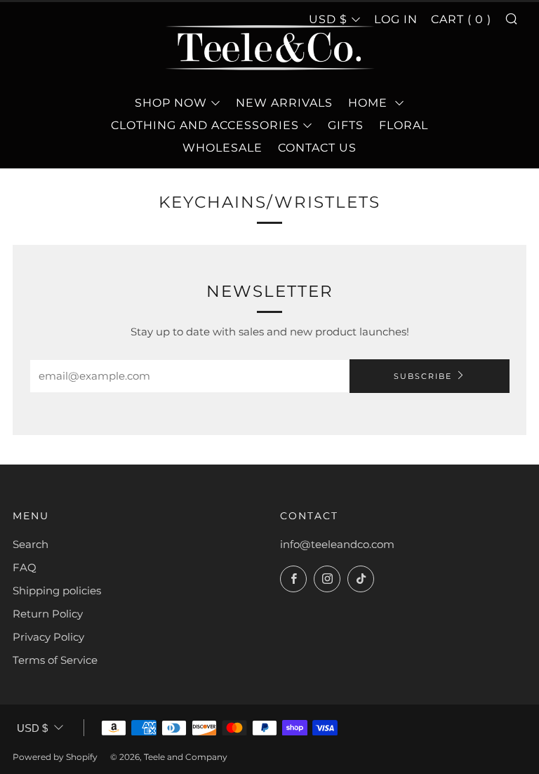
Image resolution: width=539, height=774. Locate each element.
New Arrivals (284, 102)
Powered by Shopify (55, 757)
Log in (396, 19)
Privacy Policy (48, 636)
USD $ (32, 728)
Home (369, 102)
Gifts (346, 125)
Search (30, 544)
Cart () (461, 19)
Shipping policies (57, 590)
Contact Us (317, 147)
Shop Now (171, 102)
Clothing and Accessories (205, 125)
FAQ (24, 567)
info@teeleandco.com (337, 544)
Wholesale (222, 147)
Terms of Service (55, 660)
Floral (403, 125)
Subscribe (423, 376)
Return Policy (48, 613)
